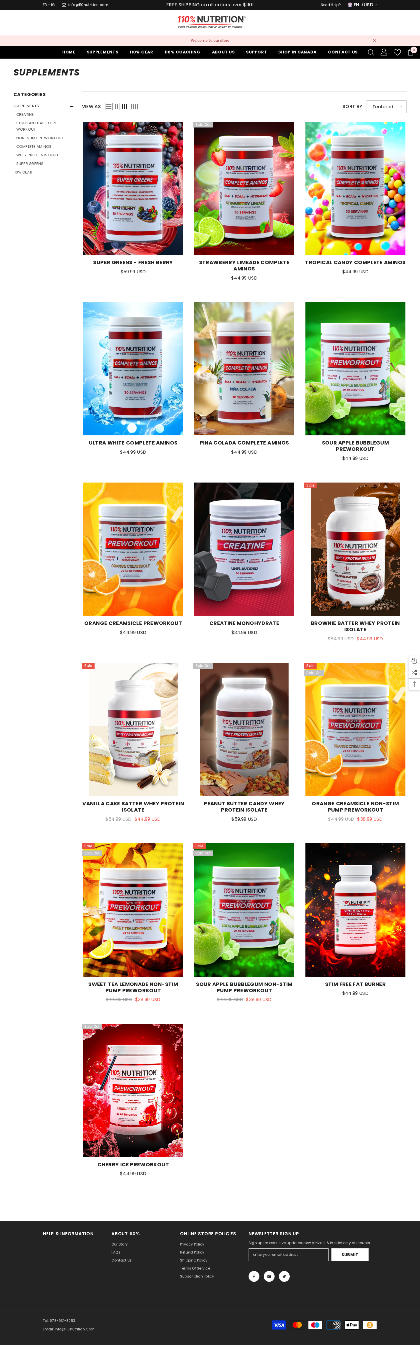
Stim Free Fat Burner (355, 984)
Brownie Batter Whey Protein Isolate (355, 626)
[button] (43, 106)
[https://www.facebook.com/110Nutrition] (254, 1276)
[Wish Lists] (397, 52)
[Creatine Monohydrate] (244, 549)
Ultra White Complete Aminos (133, 443)
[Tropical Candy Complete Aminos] (355, 188)
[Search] (371, 52)
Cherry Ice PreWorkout (133, 1164)
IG (53, 4)
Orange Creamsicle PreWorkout (133, 623)
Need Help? (331, 4)
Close (374, 40)
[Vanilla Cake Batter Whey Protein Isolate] (133, 729)
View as (91, 106)
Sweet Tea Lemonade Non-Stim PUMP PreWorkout (133, 987)
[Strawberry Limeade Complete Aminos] (244, 188)
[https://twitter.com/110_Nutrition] (284, 1276)
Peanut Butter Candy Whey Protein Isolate (244, 806)
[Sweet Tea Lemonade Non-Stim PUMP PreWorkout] (133, 910)
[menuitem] (43, 135)
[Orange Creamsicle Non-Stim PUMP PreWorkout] (355, 729)
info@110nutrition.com (88, 4)
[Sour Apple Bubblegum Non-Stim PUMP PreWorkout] (244, 910)
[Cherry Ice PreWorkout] (133, 1090)
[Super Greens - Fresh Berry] (133, 188)
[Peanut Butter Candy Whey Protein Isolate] (244, 729)
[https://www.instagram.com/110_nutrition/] (269, 1276)
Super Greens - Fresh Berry (133, 262)
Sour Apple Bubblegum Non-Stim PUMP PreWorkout (244, 987)
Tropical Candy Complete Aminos (355, 262)
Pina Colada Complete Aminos (244, 443)
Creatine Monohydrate (244, 623)
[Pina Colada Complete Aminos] (244, 369)
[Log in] (384, 52)
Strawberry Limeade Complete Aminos (244, 265)
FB (45, 4)
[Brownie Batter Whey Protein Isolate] (355, 549)
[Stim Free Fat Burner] (355, 910)
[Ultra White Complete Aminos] (133, 369)
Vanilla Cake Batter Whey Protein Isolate (133, 806)
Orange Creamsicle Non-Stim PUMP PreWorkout (355, 806)
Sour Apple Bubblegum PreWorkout (355, 446)
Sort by (352, 106)
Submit (350, 1255)
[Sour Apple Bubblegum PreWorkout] (355, 369)
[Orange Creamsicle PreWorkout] (133, 549)
